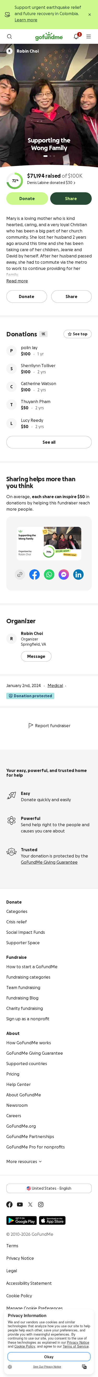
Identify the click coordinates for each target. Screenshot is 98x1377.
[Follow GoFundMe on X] (30, 1204)
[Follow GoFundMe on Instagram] (41, 1204)
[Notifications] (76, 36)
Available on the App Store (52, 1220)
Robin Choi (32, 633)
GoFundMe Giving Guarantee (49, 862)
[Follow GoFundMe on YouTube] (20, 1204)
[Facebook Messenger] (64, 574)
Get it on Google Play (21, 1220)
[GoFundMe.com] (49, 36)
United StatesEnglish (51, 1188)
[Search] (9, 36)
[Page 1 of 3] (45, 156)
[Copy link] (20, 574)
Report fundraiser (52, 725)
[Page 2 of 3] (50, 156)
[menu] (88, 36)
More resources (21, 1161)
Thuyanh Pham (35, 401)
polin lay (29, 347)
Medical (55, 685)
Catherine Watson (38, 383)
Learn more (26, 19)
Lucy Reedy (32, 420)
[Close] (89, 14)
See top (80, 334)
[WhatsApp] (49, 574)
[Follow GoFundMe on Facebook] (9, 1204)
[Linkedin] (78, 574)
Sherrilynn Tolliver (38, 365)
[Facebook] (34, 574)
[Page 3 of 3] (54, 156)
